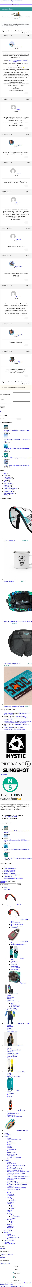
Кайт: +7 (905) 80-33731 (10, 817)
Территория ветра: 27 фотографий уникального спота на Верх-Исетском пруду (16, 718)
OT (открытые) (15, 1006)
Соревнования (8, 491)
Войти (2, 407)
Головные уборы (12, 1055)
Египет (9, 1203)
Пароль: (2, 399)
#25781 (28, 285)
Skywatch (4, 774)
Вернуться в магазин (6, 1254)
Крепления (14, 963)
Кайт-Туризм (7, 478)
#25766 (28, 36)
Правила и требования (10, 488)
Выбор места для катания (14, 1170)
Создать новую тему (13, 1237)
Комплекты (10, 1000)
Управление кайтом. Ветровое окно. (18, 1171)
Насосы (9, 1096)
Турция (9, 1224)
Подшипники (11, 1115)
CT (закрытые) (15, 1005)
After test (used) (11, 1008)
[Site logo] (16, 16)
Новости (6, 485)
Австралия (10, 1194)
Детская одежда (12, 1056)
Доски (22, 958)
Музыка (6, 482)
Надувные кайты (16, 922)
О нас (5, 867)
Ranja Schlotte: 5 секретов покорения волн (16, 465)
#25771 (28, 163)
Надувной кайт (11, 1181)
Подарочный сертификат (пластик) (14, 706)
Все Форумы (11, 1235)
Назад (9, 906)
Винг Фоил (7, 477)
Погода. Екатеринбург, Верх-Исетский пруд (14, 728)
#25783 (28, 351)
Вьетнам (11, 1195)
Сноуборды (10, 1075)
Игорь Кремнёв (8, 713)
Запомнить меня (6, 404)
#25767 (28, 99)
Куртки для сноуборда (14, 1050)
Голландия (10, 1202)
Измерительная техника (18, 944)
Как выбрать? (8, 876)
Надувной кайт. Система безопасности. (19, 1183)
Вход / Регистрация (9, 1243)
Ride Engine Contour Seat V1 (12, 663)
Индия (9, 1211)
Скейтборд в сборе (12, 1113)
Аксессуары (14, 927)
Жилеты (9, 998)
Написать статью (14, 1139)
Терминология (11, 1163)
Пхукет (13, 1223)
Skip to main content (16, 1)
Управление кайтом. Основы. (16, 1173)
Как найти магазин (9, 870)
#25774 (28, 228)
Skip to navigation (5, 1)
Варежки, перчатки (13, 1053)
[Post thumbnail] (6, 429)
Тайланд (9, 1219)
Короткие (10, 1030)
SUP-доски (10, 1093)
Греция (9, 1197)
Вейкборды (10, 997)
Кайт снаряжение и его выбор (16, 1165)
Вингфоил (14, 964)
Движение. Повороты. (14, 1189)
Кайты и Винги (25, 919)
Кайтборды (14, 961)
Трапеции (23, 983)
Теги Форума (11, 1239)
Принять (21, 1286)
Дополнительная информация (9, 1286)
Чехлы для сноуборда (13, 1076)
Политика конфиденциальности (13, 878)
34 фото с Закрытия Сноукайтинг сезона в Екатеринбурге (17, 721)
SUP (5, 474)
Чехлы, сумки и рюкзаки (14, 1116)
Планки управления (17, 926)
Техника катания (9, 493)
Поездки (6, 486)
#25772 (28, 191)
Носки (9, 1058)
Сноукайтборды (15, 967)
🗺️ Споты (21, 17)
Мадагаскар (10, 1226)
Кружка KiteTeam (9, 581)
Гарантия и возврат (9, 873)
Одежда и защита (12, 1167)
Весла (9, 1095)
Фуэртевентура (15, 1216)
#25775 (28, 255)
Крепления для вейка (13, 1002)
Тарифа (13, 1218)
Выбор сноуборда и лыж (14, 1168)
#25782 (28, 324)
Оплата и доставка (9, 871)
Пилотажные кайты (17, 924)
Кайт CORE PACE (9, 540)
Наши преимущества (10, 868)
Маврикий (10, 1227)
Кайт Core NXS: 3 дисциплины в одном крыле (18, 458)
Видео (5, 475)
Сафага (13, 1207)
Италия (9, 1210)
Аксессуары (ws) (12, 1031)
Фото (5, 494)
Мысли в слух (11, 1152)
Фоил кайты (11, 1175)
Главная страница (6, 17)
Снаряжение (7, 490)
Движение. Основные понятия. (16, 1187)
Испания (9, 1213)
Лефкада (13, 1200)
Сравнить (6, 1242)
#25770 (28, 134)
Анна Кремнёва (8, 721)
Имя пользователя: (5, 394)
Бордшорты (10, 1051)
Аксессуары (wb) (12, 1010)
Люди (5, 480)
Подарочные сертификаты (12, 875)
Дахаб (12, 1208)
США (9, 1229)
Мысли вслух (8, 483)
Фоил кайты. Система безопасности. (18, 1176)
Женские (9, 1028)
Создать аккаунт (5, 1263)
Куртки (9, 1048)
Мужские (10, 1026)
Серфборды (14, 966)
